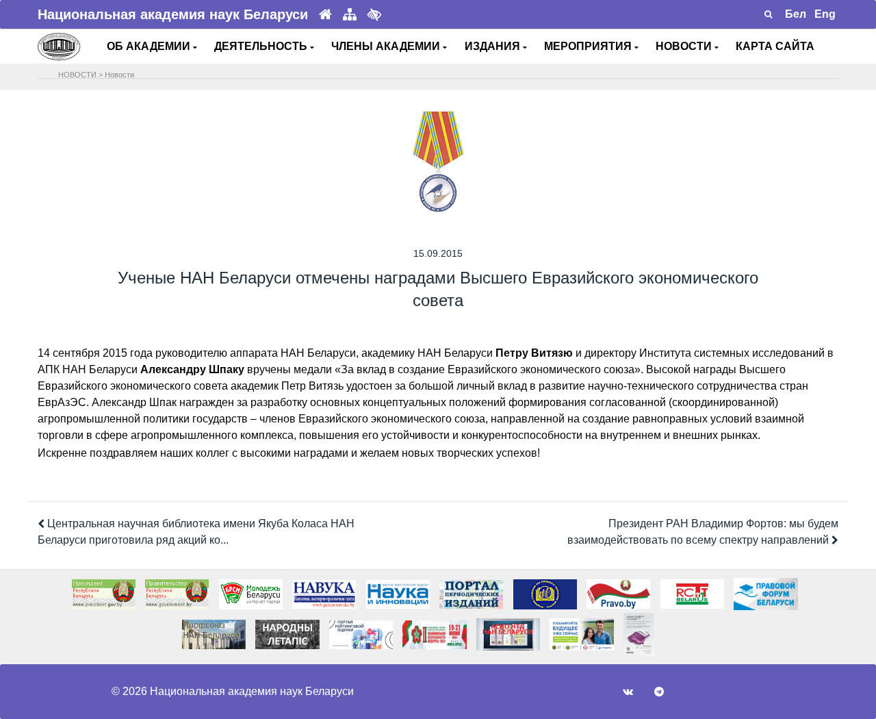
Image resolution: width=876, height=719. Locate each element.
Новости (119, 75)
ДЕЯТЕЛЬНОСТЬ (262, 46)
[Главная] (325, 14)
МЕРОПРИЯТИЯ (589, 46)
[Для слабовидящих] (374, 14)
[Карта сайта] (350, 14)
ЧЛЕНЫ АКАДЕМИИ (387, 46)
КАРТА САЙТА (775, 46)
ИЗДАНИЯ (494, 46)
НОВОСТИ (685, 46)
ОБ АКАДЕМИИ (150, 46)
